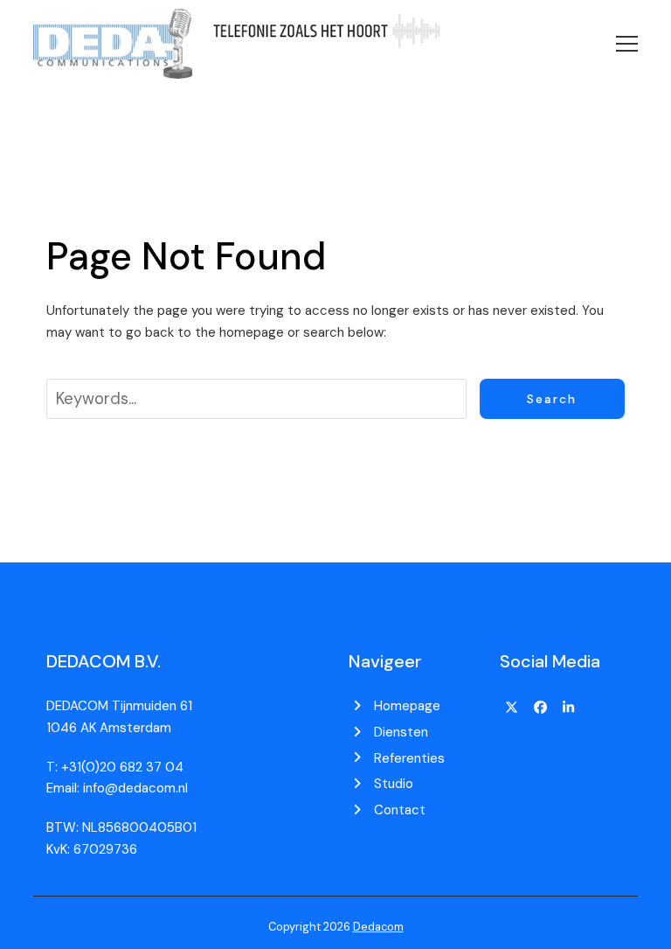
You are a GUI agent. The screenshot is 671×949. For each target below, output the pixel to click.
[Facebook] (540, 707)
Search (552, 399)
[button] (627, 44)
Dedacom (378, 926)
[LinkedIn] (569, 707)
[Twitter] (512, 707)
